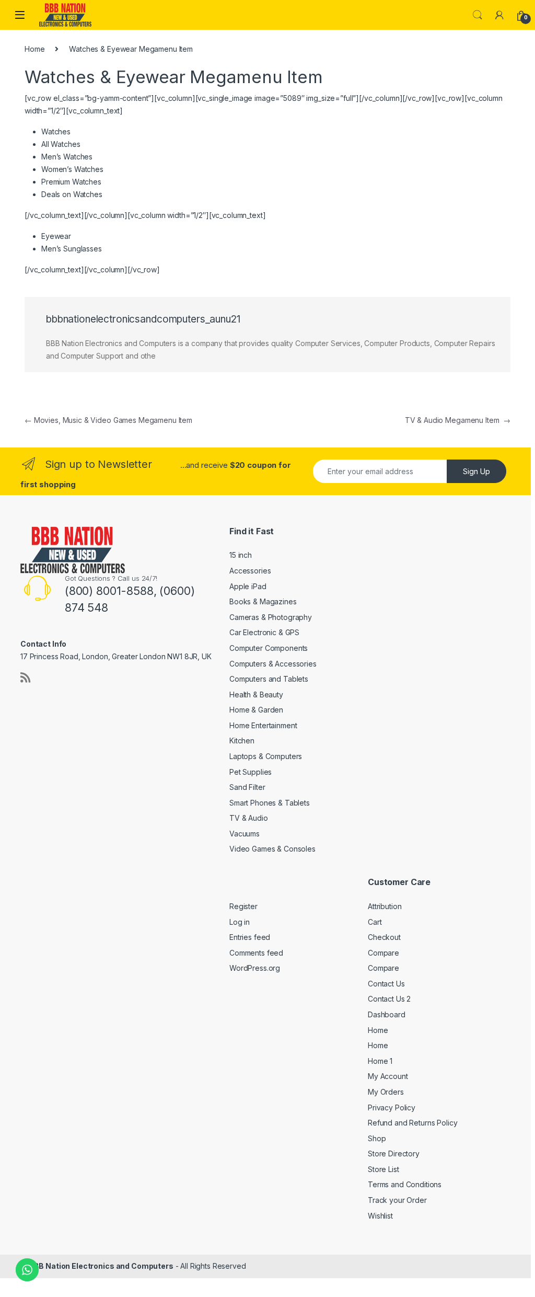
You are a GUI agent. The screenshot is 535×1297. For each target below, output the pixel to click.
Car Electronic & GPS (264, 632)
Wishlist (380, 1215)
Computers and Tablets (268, 678)
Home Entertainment (263, 725)
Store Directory (394, 1153)
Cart (374, 921)
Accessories (250, 570)
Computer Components (268, 648)
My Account (388, 1076)
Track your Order (397, 1200)
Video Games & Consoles (272, 848)
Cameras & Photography (270, 617)
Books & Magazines (263, 601)
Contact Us (386, 983)
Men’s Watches (66, 156)
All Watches (60, 144)
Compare (383, 952)
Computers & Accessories (273, 663)
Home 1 (380, 1061)
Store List (383, 1169)
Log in (239, 921)
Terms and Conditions (404, 1184)
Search (477, 15)
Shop (377, 1138)
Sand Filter (247, 787)
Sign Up (476, 471)
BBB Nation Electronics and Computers (101, 1265)
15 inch (240, 554)
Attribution (384, 906)
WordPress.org (254, 967)
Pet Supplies (250, 771)
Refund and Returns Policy (413, 1122)
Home (34, 48)
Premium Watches (71, 181)
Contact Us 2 (389, 998)
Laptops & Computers (265, 756)
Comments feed (256, 952)
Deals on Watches (71, 194)
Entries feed (249, 937)
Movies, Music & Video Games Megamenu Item (108, 420)
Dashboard (386, 1014)
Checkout (384, 937)
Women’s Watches (72, 169)
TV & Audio (248, 817)
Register (243, 906)
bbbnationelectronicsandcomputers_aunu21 (143, 319)
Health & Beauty (256, 694)
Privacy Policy (391, 1107)
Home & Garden (256, 709)
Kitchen (241, 740)
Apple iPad (247, 586)
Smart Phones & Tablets (269, 802)
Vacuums (244, 833)
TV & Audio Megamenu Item (457, 420)
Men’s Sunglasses (71, 248)
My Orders (386, 1091)
